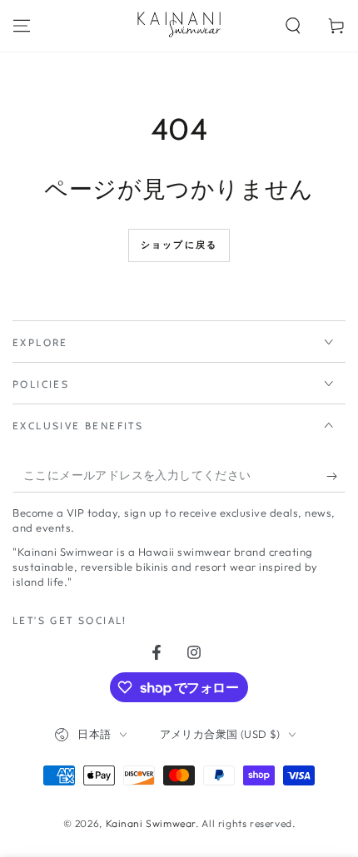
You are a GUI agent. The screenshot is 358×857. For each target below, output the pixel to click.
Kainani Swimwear (151, 823)
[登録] (336, 476)
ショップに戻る (179, 244)
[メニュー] (21, 26)
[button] (293, 26)
